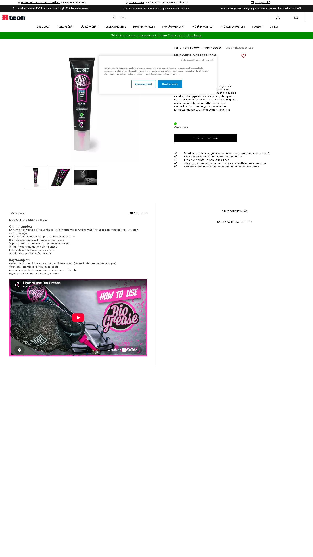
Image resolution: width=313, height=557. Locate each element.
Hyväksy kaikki (170, 84)
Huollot (257, 26)
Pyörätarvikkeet (144, 26)
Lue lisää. (195, 35)
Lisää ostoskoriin (206, 138)
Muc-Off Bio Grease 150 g (239, 48)
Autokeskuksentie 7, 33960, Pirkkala (40, 2)
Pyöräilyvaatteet (203, 26)
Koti (176, 48)
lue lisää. (184, 8)
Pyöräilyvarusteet (233, 26)
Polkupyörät (65, 26)
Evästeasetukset (143, 84)
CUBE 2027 (43, 26)
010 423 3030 (136, 2)
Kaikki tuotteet (191, 48)
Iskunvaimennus (115, 26)
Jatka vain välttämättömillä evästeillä (197, 60)
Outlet (274, 26)
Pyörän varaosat (173, 26)
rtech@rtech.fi (262, 2)
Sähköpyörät (88, 26)
